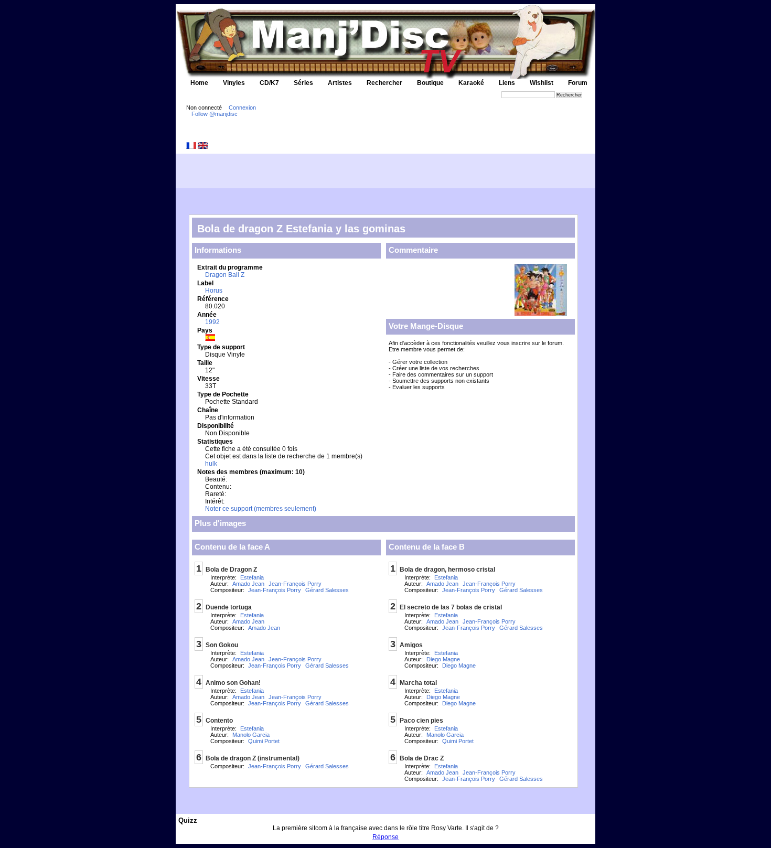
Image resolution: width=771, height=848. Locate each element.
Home (199, 83)
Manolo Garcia (251, 735)
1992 (212, 322)
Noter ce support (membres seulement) (260, 508)
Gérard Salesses (327, 590)
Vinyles (234, 83)
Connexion (242, 107)
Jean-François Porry (295, 584)
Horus (213, 290)
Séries (303, 83)
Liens (507, 83)
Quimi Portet (264, 741)
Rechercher (384, 83)
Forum (577, 83)
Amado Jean (248, 584)
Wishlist (541, 83)
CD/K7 (269, 83)
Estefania (252, 577)
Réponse (385, 837)
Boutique (430, 83)
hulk (211, 463)
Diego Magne (443, 659)
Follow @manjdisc (214, 114)
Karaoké (471, 83)
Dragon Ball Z (224, 274)
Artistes (340, 83)
